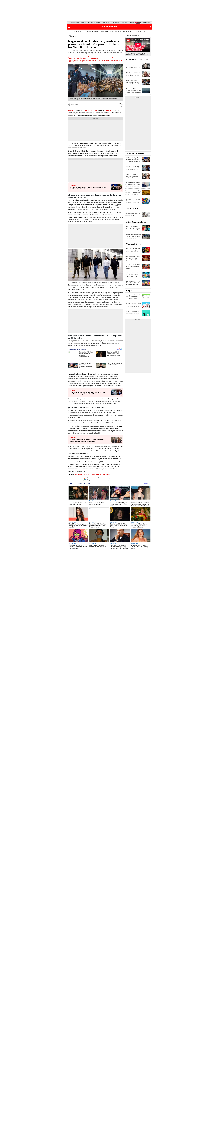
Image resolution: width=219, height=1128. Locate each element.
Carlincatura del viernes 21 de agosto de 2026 (132, 214)
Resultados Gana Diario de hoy (78, 22)
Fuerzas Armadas (116, 22)
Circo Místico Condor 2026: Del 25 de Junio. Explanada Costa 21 (132, 266)
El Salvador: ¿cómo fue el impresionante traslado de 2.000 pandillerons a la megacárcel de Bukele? (87, 393)
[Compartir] (121, 103)
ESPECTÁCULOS (126, 31)
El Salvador (79, 474)
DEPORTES (118, 31)
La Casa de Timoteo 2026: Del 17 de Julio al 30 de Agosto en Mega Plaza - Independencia (132, 275)
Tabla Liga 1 (125, 22)
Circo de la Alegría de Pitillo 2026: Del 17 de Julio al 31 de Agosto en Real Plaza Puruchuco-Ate (132, 284)
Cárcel (108, 474)
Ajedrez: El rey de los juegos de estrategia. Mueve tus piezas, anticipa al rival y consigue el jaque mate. (132, 314)
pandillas (108, 110)
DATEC (138, 31)
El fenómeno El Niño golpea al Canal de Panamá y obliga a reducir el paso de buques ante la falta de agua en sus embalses (133, 92)
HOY (68, 22)
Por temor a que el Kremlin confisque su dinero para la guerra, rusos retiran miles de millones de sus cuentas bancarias (132, 186)
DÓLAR (133, 31)
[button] (69, 27)
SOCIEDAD (101, 31)
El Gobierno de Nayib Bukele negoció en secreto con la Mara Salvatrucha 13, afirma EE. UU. (88, 188)
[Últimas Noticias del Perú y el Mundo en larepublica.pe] (109, 27)
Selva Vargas (74, 104)
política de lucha (91, 110)
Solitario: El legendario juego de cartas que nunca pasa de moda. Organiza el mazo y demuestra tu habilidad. (133, 305)
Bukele (70, 110)
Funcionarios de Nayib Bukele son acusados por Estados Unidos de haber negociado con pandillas (87, 440)
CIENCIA (112, 31)
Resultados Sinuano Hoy (94, 22)
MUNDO (107, 31)
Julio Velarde (106, 22)
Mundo (72, 36)
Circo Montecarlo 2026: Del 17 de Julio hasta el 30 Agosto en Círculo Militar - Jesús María (132, 259)
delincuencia (101, 474)
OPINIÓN (88, 31)
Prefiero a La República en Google (95, 479)
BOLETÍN (142, 31)
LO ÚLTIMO (77, 31)
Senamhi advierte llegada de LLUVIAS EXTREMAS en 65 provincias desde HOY (133, 236)
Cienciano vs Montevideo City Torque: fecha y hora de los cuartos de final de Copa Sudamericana (132, 229)
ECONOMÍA (95, 31)
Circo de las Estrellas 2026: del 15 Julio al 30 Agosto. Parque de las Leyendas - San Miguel (132, 251)
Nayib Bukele (87, 474)
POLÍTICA (83, 31)
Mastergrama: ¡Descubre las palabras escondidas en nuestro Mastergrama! (133, 296)
